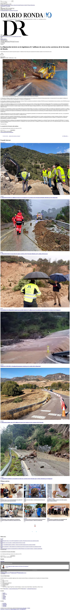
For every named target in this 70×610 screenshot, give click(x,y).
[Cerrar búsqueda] (13, 1)
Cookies (28, 608)
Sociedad (4, 596)
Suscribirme (13, 130)
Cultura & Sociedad (16, 5)
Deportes (22, 5)
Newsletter (8, 6)
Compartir (13, 41)
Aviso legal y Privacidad (22, 608)
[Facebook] (7, 40)
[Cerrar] (6, 3)
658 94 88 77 (24, 588)
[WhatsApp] (3, 40)
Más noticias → (3, 142)
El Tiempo (28, 5)
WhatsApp (3, 8)
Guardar (10, 8)
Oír (13, 8)
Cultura (4, 597)
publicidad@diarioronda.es (31, 588)
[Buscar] (1, 37)
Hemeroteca (32, 5)
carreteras (2, 132)
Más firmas (2, 561)
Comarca (11, 5)
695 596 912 (6, 588)
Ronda (8, 5)
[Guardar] (1, 40)
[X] (5, 40)
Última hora (5, 5)
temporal (11, 132)
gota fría (8, 132)
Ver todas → (2, 483)
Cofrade (25, 5)
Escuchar (17, 41)
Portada (1, 5)
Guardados (3, 6)
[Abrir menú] (1, 35)
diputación (5, 132)
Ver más (1, 538)
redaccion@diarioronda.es (13, 588)
